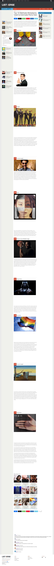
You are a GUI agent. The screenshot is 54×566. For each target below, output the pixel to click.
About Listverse (17, 560)
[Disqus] (32, 543)
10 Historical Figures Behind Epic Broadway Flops (9, 82)
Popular (12, 9)
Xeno (15, 16)
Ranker (29, 559)
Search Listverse (17, 558)
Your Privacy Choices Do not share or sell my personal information (5, 563)
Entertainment (9, 0)
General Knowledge (14, 0)
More (28, 0)
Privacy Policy (3, 560)
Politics (6, 47)
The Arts (7, 80)
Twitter (42, 557)
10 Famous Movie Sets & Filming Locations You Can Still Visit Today (9, 23)
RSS (46, 557)
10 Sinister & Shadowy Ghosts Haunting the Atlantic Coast (9, 87)
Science (22, 0)
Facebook (43, 557)
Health (15, 11)
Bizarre (5, 0)
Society (25, 0)
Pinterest (45, 557)
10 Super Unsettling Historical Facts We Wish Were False (9, 27)
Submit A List (29, 557)
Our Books (16, 559)
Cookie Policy (6, 560)
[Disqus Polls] (33, 523)
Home (15, 557)
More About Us (5, 45)
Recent (9, 9)
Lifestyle (19, 0)
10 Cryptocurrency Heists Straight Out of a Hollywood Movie (9, 73)
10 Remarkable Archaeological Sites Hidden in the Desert (8, 58)
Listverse (3, 558)
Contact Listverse (30, 558)
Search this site (51, 1)
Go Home (2, 1)
